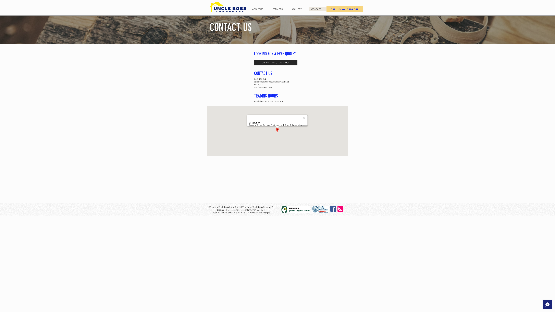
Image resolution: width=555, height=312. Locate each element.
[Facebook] (333, 209)
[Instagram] (340, 209)
